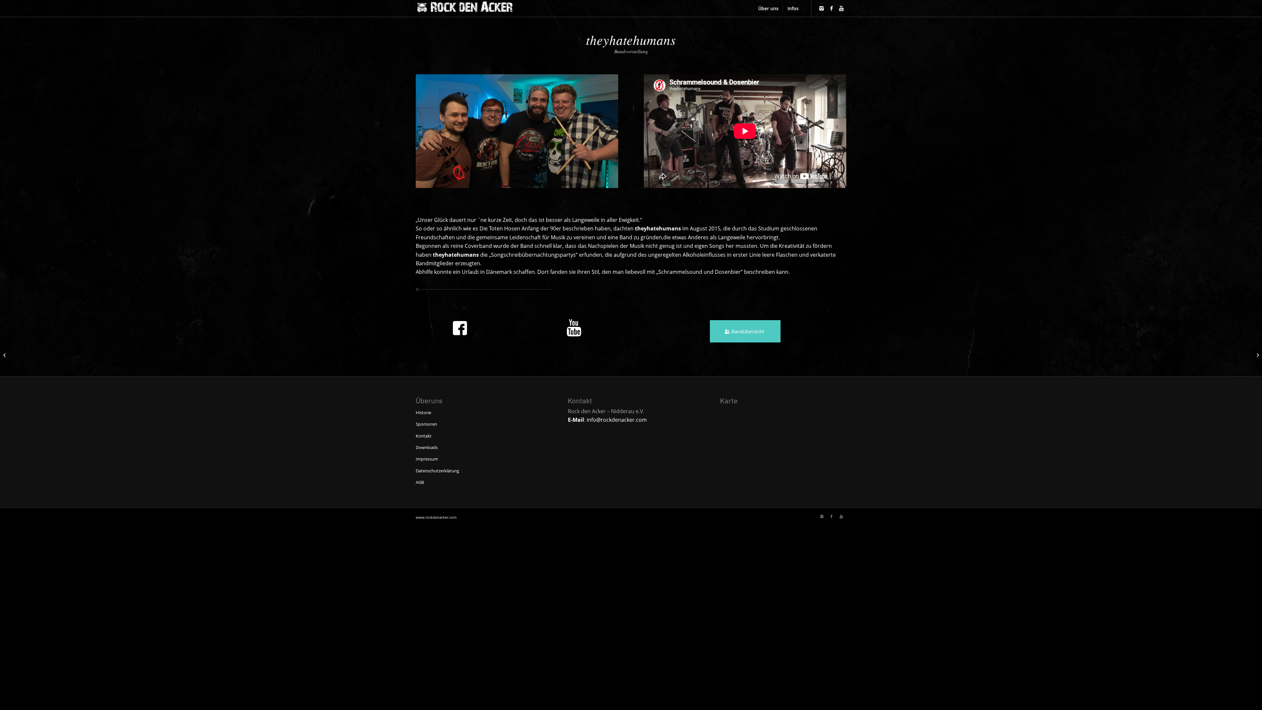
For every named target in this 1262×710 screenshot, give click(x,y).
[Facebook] (831, 8)
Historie (423, 412)
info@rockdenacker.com (617, 419)
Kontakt (424, 436)
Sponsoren (426, 424)
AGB (420, 482)
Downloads (427, 447)
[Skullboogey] (1257, 355)
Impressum (427, 459)
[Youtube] (841, 8)
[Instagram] (822, 8)
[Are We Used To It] (5, 355)
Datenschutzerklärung (437, 471)
